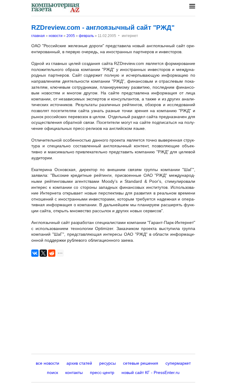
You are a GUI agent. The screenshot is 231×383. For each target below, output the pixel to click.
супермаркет (178, 363)
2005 (70, 36)
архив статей (79, 363)
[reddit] (51, 253)
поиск (52, 372)
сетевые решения (140, 363)
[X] (43, 253)
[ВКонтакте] (34, 253)
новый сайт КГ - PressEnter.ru (151, 372)
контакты (74, 372)
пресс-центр (102, 372)
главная (38, 36)
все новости (47, 363)
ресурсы (107, 363)
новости (56, 36)
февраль (86, 36)
